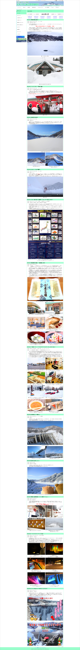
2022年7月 (61, 16)
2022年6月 (30, 17)
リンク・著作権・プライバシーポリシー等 (40, 647)
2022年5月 (36, 17)
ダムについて (19, 15)
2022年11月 (36, 16)
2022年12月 (30, 16)
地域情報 (18, 29)
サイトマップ (19, 31)
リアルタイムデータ (40, 7)
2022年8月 (55, 16)
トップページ (19, 7)
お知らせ (24, 7)
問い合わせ (57, 7)
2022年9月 (49, 16)
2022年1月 (61, 17)
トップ (17, 9)
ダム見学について (19, 17)
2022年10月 (42, 16)
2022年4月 (42, 17)
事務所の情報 (34, 7)
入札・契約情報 (47, 7)
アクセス (52, 7)
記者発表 (29, 7)
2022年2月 (55, 17)
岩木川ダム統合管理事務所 (25, 4)
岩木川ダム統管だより (20, 24)
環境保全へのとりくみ (20, 22)
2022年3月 (49, 17)
